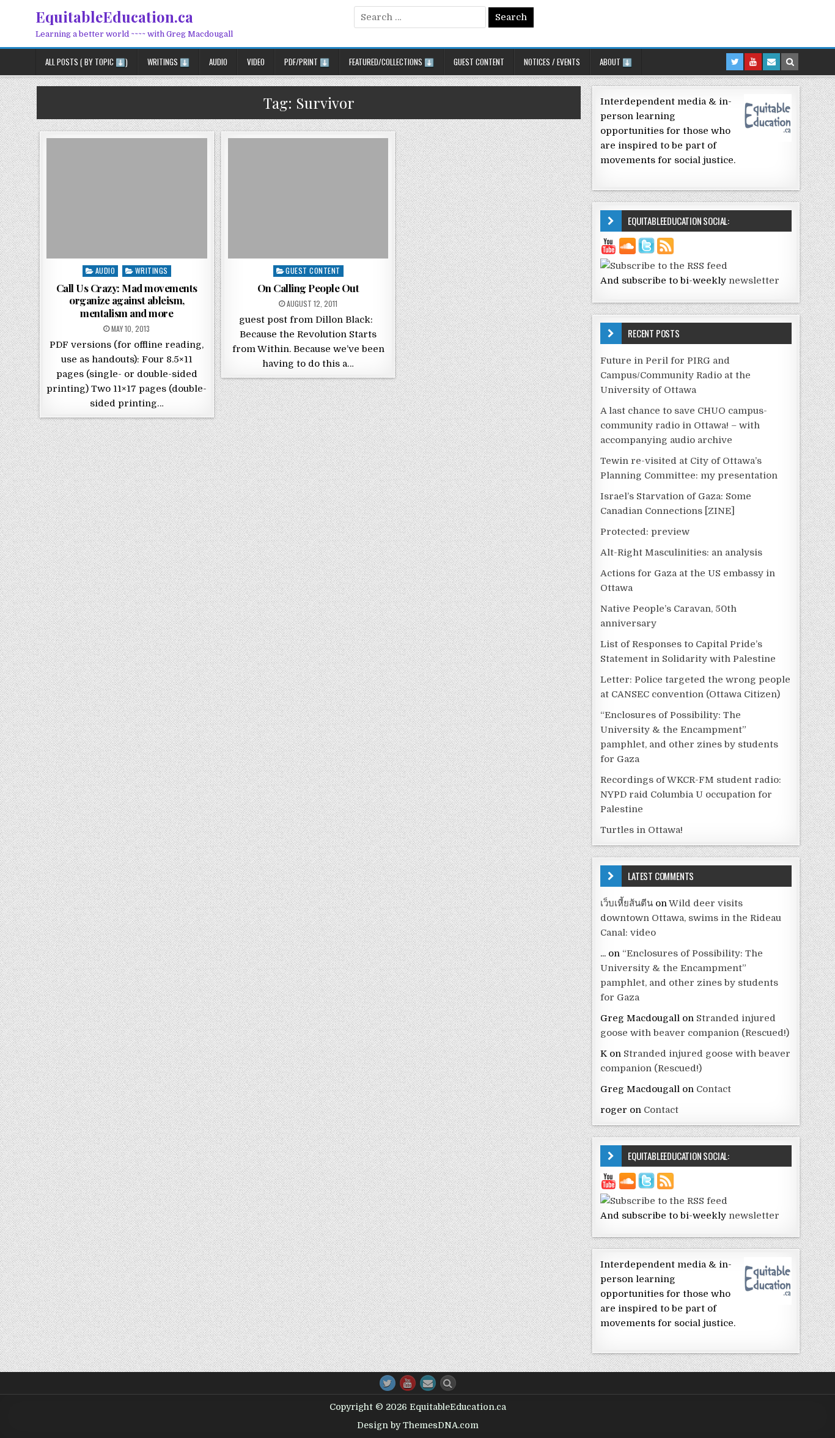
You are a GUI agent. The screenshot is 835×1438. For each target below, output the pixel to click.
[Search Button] (448, 1383)
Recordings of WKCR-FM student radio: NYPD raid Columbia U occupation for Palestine (690, 794)
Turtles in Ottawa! (641, 829)
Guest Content (479, 62)
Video (256, 62)
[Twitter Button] (387, 1383)
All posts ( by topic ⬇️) (86, 62)
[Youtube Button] (408, 1383)
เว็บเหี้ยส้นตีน (626, 903)
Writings (151, 270)
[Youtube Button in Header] (753, 61)
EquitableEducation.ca (114, 16)
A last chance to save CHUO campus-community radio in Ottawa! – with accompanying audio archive (683, 425)
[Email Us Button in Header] (771, 61)
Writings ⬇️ (168, 62)
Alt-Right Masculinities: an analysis (681, 552)
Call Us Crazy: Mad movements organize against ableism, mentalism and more (126, 300)
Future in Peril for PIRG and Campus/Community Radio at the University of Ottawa (675, 375)
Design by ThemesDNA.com (418, 1425)
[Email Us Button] (428, 1383)
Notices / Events (552, 62)
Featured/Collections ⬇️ (391, 62)
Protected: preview (645, 531)
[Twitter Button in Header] (734, 61)
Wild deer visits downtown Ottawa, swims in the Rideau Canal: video (690, 918)
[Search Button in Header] (789, 61)
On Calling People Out (308, 288)
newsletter (754, 280)
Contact (713, 1089)
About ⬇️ (616, 62)
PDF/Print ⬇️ (306, 62)
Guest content (312, 270)
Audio (218, 62)
